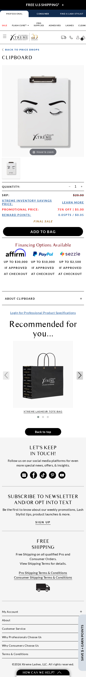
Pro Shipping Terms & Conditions (43, 573)
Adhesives (55, 25)
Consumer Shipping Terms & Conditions (43, 577)
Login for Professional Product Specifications (43, 313)
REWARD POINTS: (16, 215)
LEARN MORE (73, 202)
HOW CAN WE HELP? (39, 672)
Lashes (70, 25)
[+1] (81, 186)
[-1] (69, 186)
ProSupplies (39, 24)
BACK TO (22, 49)
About (20, 298)
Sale (4, 25)
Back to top (43, 431)
